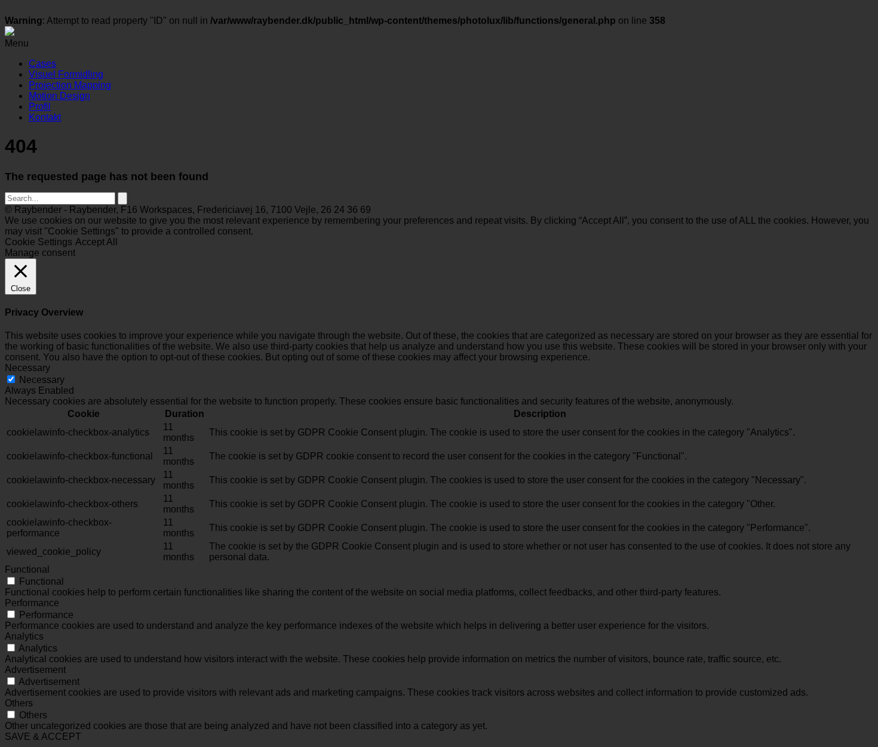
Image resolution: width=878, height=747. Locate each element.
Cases (42, 63)
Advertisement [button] (35, 670)
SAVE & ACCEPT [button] (43, 736)
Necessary (42, 380)
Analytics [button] (24, 636)
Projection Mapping (70, 85)
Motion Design (59, 96)
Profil (40, 106)
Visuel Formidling (66, 74)
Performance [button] (32, 603)
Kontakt (45, 117)
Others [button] (19, 703)
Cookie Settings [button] (38, 242)
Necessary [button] (27, 368)
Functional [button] (27, 569)
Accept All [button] (96, 242)
